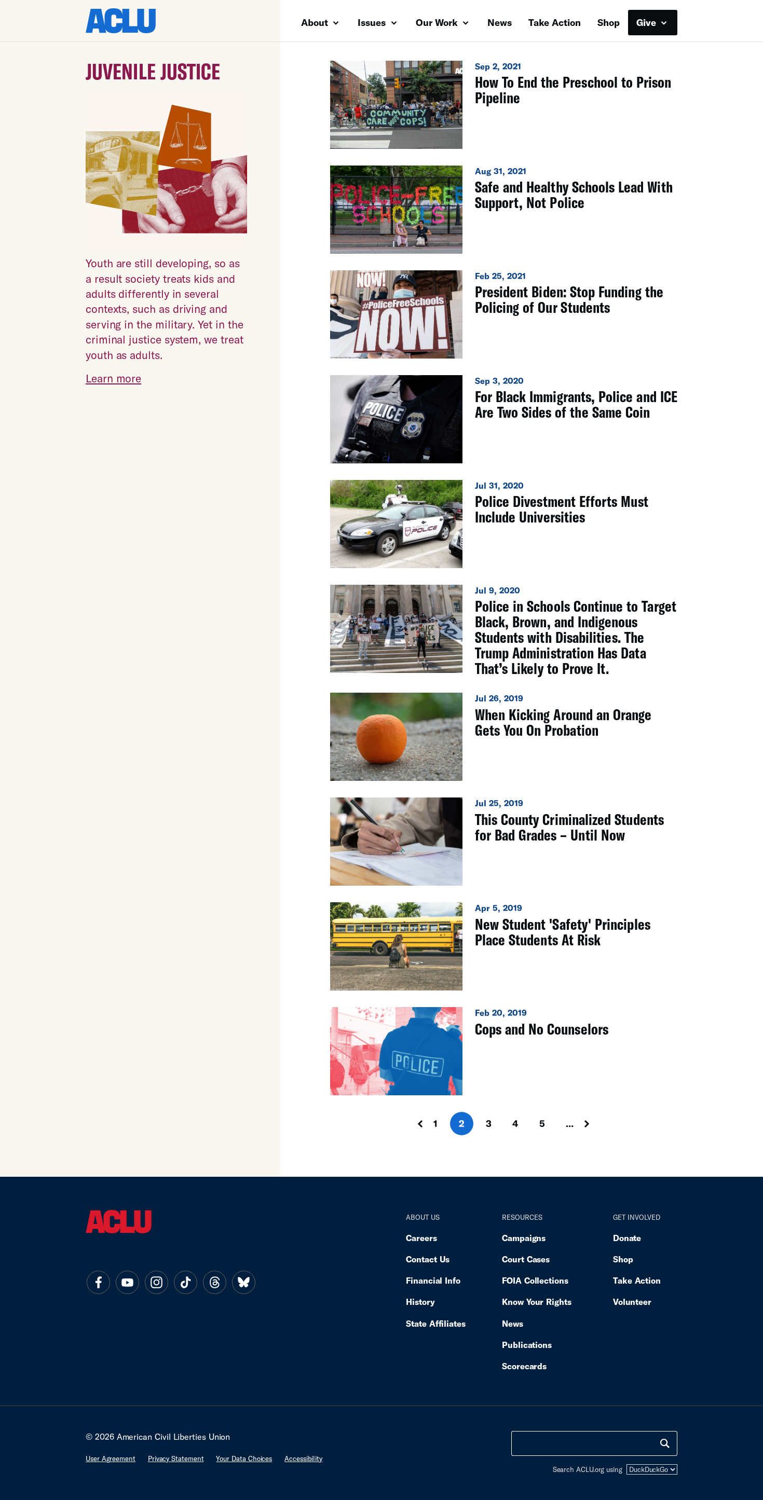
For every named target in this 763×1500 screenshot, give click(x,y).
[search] (664, 1443)
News (499, 22)
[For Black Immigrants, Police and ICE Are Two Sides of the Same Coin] (503, 419)
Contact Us (427, 1259)
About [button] (316, 22)
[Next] (596, 1124)
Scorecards (524, 1366)
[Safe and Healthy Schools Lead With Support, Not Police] (503, 210)
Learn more (113, 377)
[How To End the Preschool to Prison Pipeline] (503, 105)
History (420, 1301)
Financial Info (433, 1280)
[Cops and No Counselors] (503, 1051)
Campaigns (524, 1238)
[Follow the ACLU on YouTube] (127, 1282)
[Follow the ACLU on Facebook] (98, 1282)
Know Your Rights (536, 1301)
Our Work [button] (438, 22)
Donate (627, 1238)
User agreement (110, 1458)
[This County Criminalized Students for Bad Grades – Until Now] (503, 841)
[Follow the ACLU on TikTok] (185, 1282)
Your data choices (244, 1458)
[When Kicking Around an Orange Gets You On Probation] (503, 737)
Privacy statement (176, 1458)
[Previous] (410, 1124)
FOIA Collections (535, 1280)
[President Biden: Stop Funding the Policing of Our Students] (503, 314)
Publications (527, 1345)
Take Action (554, 22)
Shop (608, 22)
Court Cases (526, 1259)
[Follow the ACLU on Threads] (214, 1282)
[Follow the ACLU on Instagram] (156, 1282)
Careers (421, 1238)
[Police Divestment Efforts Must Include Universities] (503, 524)
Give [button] (647, 22)
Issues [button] (373, 22)
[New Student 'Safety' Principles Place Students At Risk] (503, 946)
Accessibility (303, 1458)
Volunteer (632, 1301)
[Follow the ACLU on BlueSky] (243, 1282)
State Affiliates (436, 1323)
